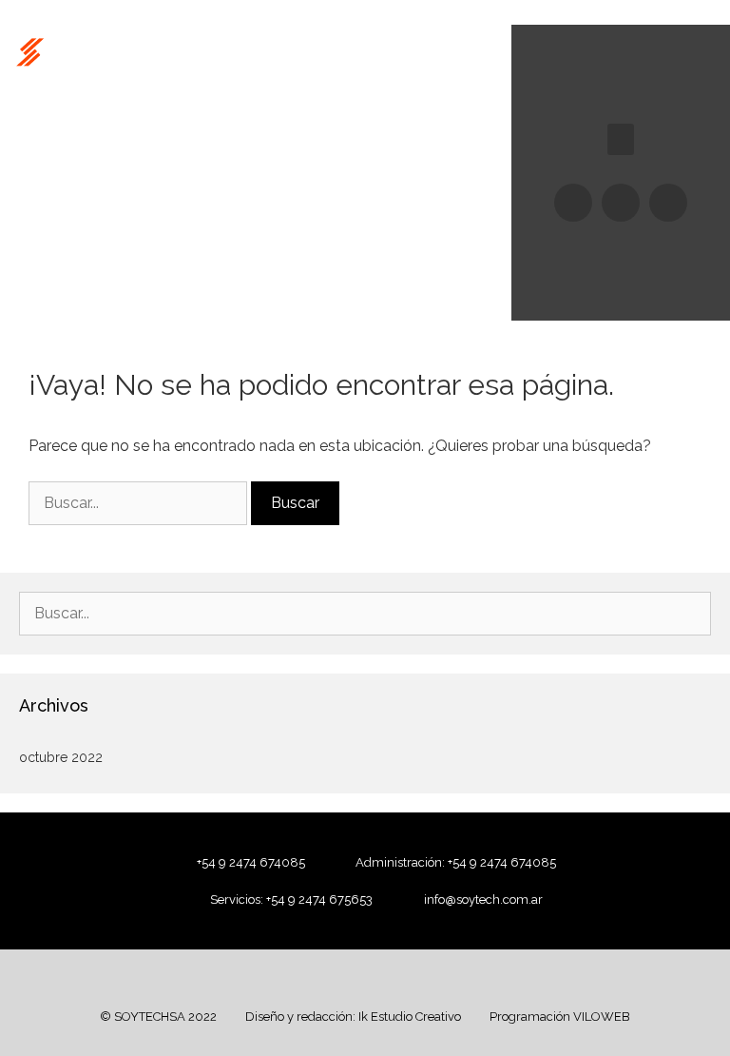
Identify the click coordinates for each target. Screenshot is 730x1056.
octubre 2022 (61, 757)
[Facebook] (573, 203)
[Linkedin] (668, 203)
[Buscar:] (140, 503)
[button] (620, 139)
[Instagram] (621, 203)
